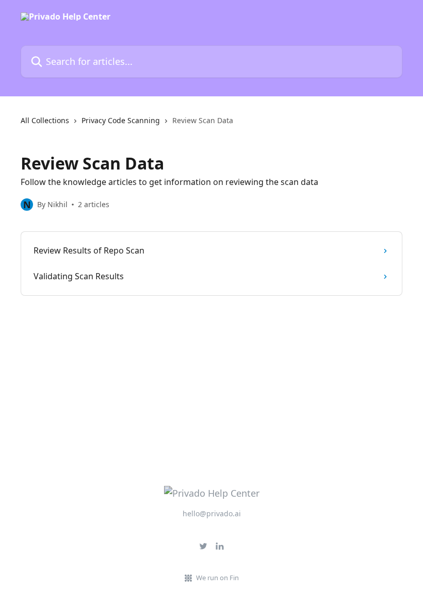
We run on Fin (217, 577)
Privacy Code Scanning (121, 120)
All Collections (45, 120)
